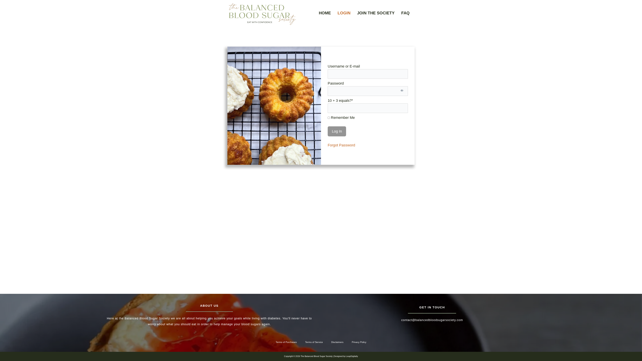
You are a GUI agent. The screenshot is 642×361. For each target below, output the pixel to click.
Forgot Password (341, 145)
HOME (325, 13)
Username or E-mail (344, 66)
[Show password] (402, 91)
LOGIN (344, 13)
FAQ (405, 13)
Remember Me (342, 117)
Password (336, 83)
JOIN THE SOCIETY (376, 13)
